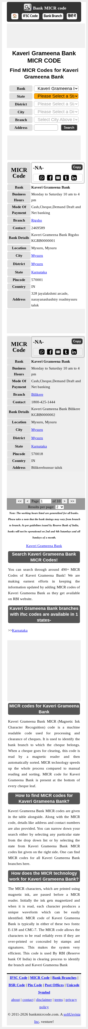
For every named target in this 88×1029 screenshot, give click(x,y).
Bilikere (37, 394)
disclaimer (44, 1000)
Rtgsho (36, 220)
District (21, 104)
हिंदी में (72, 16)
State (21, 96)
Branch (21, 120)
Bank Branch (53, 16)
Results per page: (41, 507)
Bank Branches (64, 978)
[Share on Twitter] (66, 178)
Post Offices (54, 985)
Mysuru (37, 255)
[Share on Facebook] (50, 178)
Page (36, 501)
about (15, 1000)
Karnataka (39, 272)
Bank (21, 88)
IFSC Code (30, 16)
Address (20, 128)
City (21, 112)
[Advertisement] (46, 35)
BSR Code (17, 985)
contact (27, 1000)
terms (59, 1000)
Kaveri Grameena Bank (44, 546)
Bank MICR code (49, 8)
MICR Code (40, 978)
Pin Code (35, 985)
